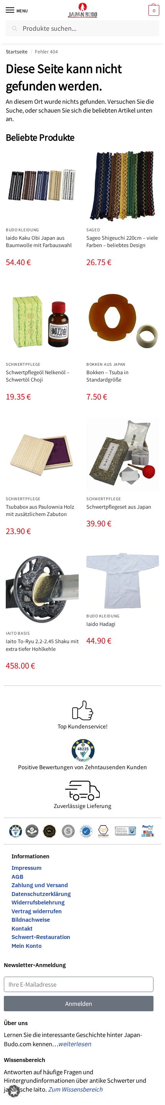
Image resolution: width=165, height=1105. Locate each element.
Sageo (93, 229)
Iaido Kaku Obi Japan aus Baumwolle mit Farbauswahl (39, 241)
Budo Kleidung (22, 229)
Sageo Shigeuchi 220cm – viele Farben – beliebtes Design (122, 241)
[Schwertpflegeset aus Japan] (122, 454)
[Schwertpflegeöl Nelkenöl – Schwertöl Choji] (42, 320)
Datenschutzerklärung (41, 894)
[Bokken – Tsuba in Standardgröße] (122, 320)
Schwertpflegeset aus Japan (118, 506)
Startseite (17, 51)
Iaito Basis (18, 633)
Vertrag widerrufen (37, 911)
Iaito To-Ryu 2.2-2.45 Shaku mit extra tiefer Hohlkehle (42, 644)
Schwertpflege (23, 364)
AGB (17, 876)
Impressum (26, 867)
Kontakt (22, 928)
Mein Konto (26, 945)
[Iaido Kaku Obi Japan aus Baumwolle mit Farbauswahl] (42, 185)
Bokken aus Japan (105, 364)
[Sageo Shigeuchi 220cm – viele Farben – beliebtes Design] (122, 185)
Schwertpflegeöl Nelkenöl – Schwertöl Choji (37, 375)
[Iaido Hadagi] (122, 581)
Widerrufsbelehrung (38, 902)
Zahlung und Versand (40, 885)
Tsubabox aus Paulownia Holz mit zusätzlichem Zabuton (40, 510)
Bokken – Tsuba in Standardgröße (107, 375)
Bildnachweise (31, 919)
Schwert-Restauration (41, 937)
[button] (153, 10)
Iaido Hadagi (101, 623)
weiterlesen (74, 1044)
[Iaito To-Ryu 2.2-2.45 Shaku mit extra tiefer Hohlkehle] (42, 589)
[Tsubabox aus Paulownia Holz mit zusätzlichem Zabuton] (42, 454)
